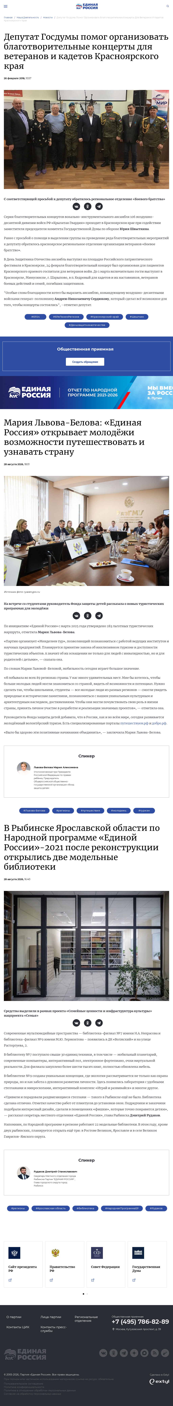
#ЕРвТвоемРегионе (66, 316)
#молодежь (118, 810)
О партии (13, 1317)
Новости (48, 17)
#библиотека (85, 1208)
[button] (83, 1294)
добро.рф (159, 723)
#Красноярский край (105, 316)
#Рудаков (156, 1208)
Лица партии (51, 1317)
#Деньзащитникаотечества (87, 325)
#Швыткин (137, 316)
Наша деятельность (28, 17)
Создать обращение (85, 362)
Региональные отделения (86, 1319)
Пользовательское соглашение (23, 1383)
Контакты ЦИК (17, 1327)
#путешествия (90, 810)
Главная (8, 17)
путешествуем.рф (134, 723)
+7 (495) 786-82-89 (140, 1321)
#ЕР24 (35, 316)
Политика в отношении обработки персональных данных (40, 1390)
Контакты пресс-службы (54, 1329)
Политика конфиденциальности (24, 1387)
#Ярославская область (51, 1208)
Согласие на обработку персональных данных (32, 1393)
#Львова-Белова (34, 810)
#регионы (63, 810)
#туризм (144, 810)
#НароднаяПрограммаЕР (122, 1208)
